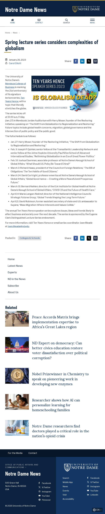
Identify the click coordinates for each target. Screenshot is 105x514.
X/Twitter (45, 487)
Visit (65, 495)
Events (66, 490)
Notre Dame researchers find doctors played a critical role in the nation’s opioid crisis (60, 430)
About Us (13, 292)
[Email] (95, 61)
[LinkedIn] (82, 61)
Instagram (46, 491)
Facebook (46, 483)
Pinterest (46, 500)
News (15, 33)
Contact (39, 23)
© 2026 (8, 506)
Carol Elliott (15, 63)
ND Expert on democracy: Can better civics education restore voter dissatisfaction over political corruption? (59, 350)
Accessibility (68, 499)
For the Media (15, 453)
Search (66, 23)
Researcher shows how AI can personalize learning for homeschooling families (56, 404)
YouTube (45, 496)
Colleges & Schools (30, 238)
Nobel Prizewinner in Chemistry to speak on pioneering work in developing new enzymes (60, 378)
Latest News (15, 265)
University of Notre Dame (86, 9)
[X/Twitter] (89, 61)
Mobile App (68, 482)
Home (12, 23)
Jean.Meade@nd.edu (18, 226)
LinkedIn (94, 495)
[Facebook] (76, 61)
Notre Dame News (25, 9)
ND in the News (16, 279)
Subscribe (13, 285)
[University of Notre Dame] (81, 467)
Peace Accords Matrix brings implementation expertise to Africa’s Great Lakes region (55, 321)
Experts (12, 272)
